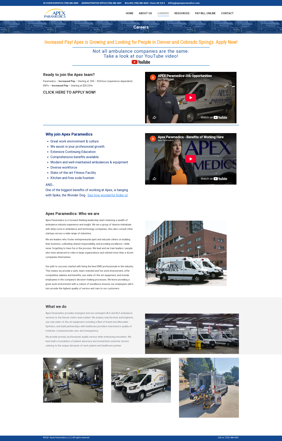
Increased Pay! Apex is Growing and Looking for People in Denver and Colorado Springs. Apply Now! (141, 41)
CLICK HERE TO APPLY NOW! (69, 92)
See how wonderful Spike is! (107, 195)
